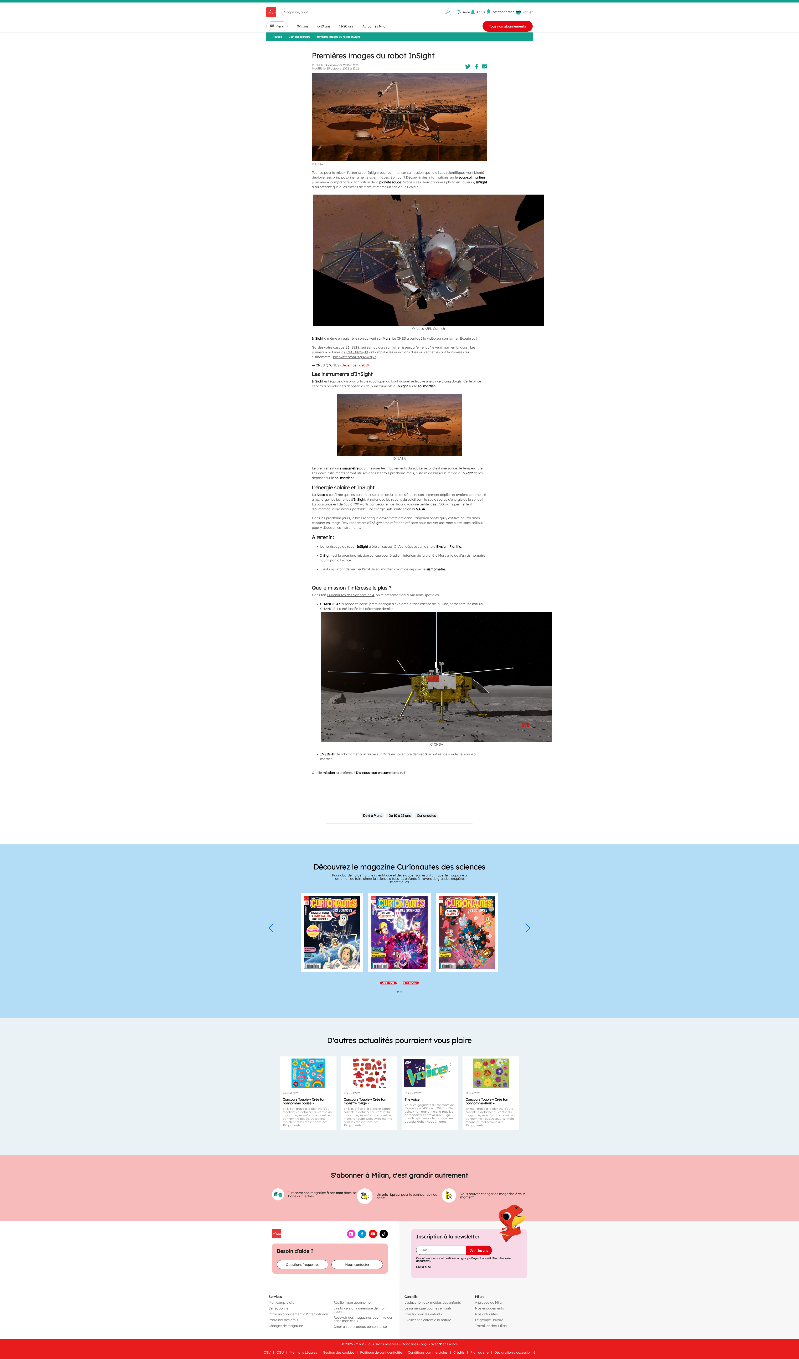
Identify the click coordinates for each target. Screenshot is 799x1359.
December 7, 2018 (355, 365)
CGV (267, 1352)
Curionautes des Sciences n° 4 (350, 595)
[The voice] (430, 1073)
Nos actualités (486, 1314)
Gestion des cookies (338, 1352)
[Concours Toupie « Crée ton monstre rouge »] (369, 1073)
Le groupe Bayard (489, 1320)
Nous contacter (357, 1264)
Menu (279, 26)
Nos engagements (489, 1308)
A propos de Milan (489, 1302)
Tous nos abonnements (507, 26)
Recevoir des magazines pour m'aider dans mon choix (363, 1319)
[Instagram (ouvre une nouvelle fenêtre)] (351, 1237)
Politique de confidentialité (381, 1352)
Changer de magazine (286, 1325)
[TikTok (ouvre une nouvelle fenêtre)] (384, 1237)
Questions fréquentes (302, 1264)
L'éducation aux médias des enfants (432, 1302)
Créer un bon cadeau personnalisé (360, 1326)
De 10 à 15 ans (399, 815)
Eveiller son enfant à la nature (427, 1320)
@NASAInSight (356, 352)
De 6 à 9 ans (372, 815)
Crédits (459, 1352)
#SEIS (354, 347)
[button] (271, 928)
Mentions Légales (303, 1352)
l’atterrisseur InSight (363, 172)
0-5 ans (303, 26)
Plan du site (479, 1352)
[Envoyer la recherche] (447, 12)
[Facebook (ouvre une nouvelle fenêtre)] (362, 1237)
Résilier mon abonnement (354, 1302)
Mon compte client (283, 1302)
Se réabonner (279, 1308)
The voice (412, 1099)
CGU (280, 1352)
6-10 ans (323, 26)
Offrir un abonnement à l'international (298, 1314)
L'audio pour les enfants (423, 1314)
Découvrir (410, 982)
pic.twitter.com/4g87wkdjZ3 (354, 357)
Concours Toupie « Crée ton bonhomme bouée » (304, 1101)
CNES (401, 338)
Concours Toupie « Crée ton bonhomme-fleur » (487, 1101)
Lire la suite (423, 1267)
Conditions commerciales (428, 1352)
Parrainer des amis (283, 1320)
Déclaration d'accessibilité (514, 1352)
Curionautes (426, 815)
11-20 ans (346, 26)
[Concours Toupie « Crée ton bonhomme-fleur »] (491, 1073)
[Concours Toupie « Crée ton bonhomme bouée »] (308, 1073)
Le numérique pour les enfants (428, 1308)
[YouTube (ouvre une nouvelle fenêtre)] (373, 1237)
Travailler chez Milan (491, 1325)
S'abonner (388, 982)
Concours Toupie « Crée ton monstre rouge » (365, 1101)
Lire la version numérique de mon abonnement (360, 1310)
